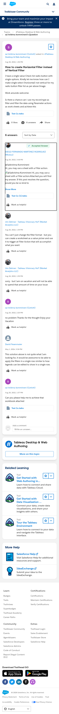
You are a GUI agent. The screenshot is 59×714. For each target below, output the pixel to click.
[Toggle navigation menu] (53, 12)
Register (29, 22)
